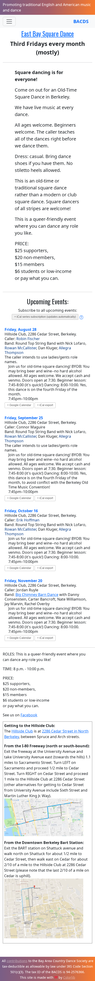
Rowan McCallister (20, 347)
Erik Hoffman (27, 520)
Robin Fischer (28, 338)
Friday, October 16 (21, 510)
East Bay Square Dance (47, 33)
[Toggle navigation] (9, 21)
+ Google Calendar (19, 405)
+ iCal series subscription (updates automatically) (45, 316)
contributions (17, 961)
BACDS (81, 21)
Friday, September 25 (24, 417)
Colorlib (69, 977)
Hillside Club (22, 731)
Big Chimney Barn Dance (36, 594)
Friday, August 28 (20, 329)
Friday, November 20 (23, 580)
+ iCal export (45, 405)
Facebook (29, 715)
